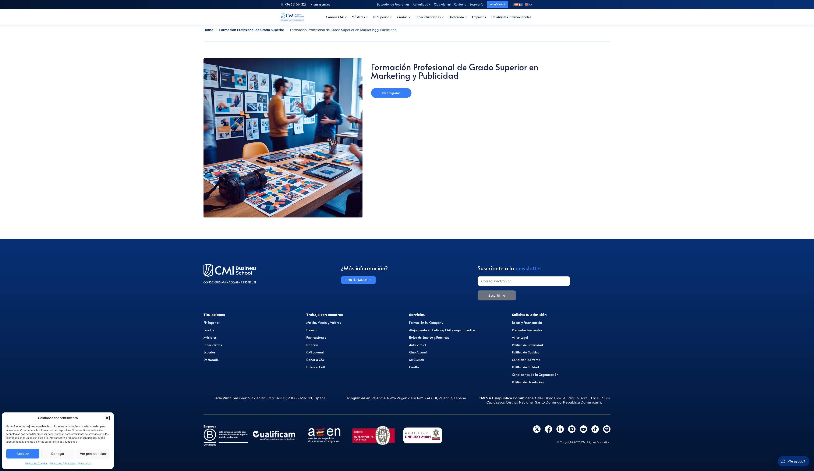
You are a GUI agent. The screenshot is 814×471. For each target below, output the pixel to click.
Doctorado (456, 17)
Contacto (460, 4)
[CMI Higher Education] (292, 17)
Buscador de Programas (393, 4)
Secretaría (477, 4)
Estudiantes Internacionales (511, 17)
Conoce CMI (335, 17)
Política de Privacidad (62, 463)
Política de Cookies (36, 463)
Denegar (57, 454)
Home (208, 30)
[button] (107, 418)
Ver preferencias (93, 454)
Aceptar (23, 454)
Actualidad (422, 4)
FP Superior (381, 17)
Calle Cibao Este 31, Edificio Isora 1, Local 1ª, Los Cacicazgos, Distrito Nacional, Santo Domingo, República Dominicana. (544, 400)
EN (530, 4)
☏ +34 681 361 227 (293, 4)
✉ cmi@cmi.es (320, 4)
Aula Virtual (497, 4)
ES (520, 4)
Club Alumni (442, 4)
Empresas (479, 17)
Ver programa (391, 93)
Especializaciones (428, 17)
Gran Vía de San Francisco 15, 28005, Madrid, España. (269, 398)
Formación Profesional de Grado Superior (251, 30)
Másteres (358, 17)
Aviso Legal (84, 463)
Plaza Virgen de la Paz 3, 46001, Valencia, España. (407, 398)
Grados (402, 17)
